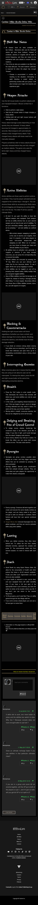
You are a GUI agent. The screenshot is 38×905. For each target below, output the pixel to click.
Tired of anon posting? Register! (24, 671)
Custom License (21, 858)
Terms (19, 877)
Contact (19, 844)
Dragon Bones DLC (12, 522)
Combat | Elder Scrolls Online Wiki (17, 22)
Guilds (23, 616)
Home (2, 13)
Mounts (29, 616)
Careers (19, 875)
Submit (23, 694)
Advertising (19, 872)
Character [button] (32, 7)
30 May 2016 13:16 (24, 781)
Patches (10, 616)
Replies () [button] (25, 727)
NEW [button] (12, 7)
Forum (19, 839)
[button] (22, 2)
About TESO (5, 616)
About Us (19, 841)
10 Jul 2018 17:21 (24, 711)
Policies (19, 882)
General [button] (22, 7)
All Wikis (19, 836)
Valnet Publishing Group (25, 887)
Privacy (19, 879)
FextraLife (8, 887)
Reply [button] (33, 727)
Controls (17, 616)
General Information (10, 13)
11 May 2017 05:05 (24, 747)
